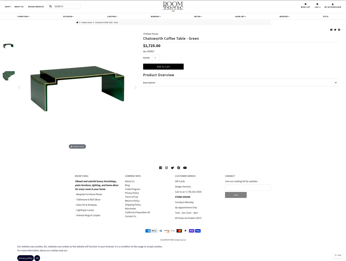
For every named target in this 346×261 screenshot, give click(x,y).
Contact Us (130, 216)
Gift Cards (180, 181)
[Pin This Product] (339, 29)
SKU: (145, 51)
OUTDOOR (67, 16)
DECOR (197, 16)
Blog (127, 185)
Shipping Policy (133, 204)
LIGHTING (111, 16)
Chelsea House (86, 22)
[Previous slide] (19, 87)
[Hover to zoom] (77, 88)
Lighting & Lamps (85, 210)
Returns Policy (132, 200)
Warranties (130, 208)
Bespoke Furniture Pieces (89, 194)
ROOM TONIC (169, 240)
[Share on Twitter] (335, 29)
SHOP (7, 7)
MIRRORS (155, 16)
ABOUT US (19, 7)
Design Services (183, 186)
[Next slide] (135, 87)
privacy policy (25, 258)
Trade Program (132, 189)
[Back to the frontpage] (77, 22)
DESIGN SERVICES (36, 7)
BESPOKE (284, 16)
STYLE (325, 16)
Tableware (81, 199)
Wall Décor (95, 199)
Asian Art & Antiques (86, 204)
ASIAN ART (239, 16)
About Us (129, 181)
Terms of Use (131, 196)
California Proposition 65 (137, 212)
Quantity (146, 58)
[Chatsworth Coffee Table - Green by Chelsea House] (8, 46)
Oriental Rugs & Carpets (88, 215)
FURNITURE (23, 16)
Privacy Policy (132, 192)
